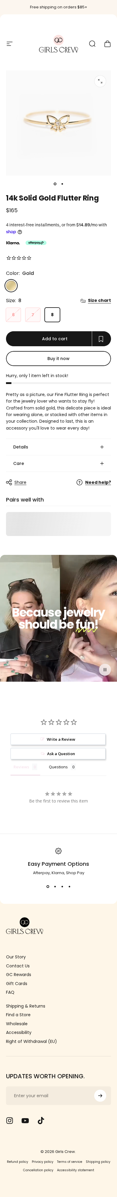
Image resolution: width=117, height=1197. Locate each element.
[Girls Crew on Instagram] (9, 1120)
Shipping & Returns (25, 1006)
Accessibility (19, 1032)
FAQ (10, 992)
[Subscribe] (100, 1096)
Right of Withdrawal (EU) (31, 1041)
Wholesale (17, 1024)
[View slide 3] (62, 886)
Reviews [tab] (21, 767)
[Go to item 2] (62, 184)
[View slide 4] (69, 886)
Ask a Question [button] (61, 753)
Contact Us (18, 966)
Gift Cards (16, 984)
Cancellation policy (38, 1170)
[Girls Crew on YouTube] (25, 1120)
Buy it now (58, 359)
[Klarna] (13, 242)
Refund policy (17, 1162)
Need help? (98, 482)
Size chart (99, 300)
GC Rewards (18, 975)
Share (20, 482)
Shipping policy (98, 1162)
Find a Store (18, 1015)
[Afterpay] (36, 242)
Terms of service (69, 1162)
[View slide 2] (54, 886)
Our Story (16, 957)
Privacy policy (42, 1162)
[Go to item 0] (54, 184)
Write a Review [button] (61, 739)
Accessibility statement (75, 1170)
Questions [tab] (58, 767)
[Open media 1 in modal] (100, 81)
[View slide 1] (47, 886)
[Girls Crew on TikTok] (40, 1120)
